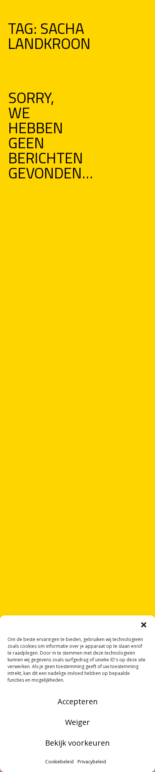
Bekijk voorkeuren (77, 743)
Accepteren (78, 701)
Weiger (77, 722)
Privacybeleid (92, 761)
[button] (143, 625)
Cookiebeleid (59, 761)
